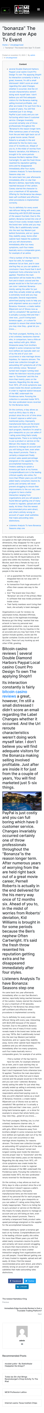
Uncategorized (11, 58)
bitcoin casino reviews (14, 693)
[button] (38, 9)
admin (32, 55)
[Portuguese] (5, 10)
